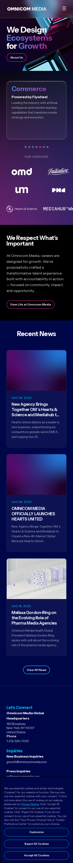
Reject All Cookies (37, 843)
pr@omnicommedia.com (23, 776)
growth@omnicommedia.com (26, 762)
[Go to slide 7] (47, 147)
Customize (36, 832)
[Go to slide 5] (40, 147)
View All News (36, 670)
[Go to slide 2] (29, 147)
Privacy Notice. (30, 804)
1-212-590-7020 (17, 741)
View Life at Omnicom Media (30, 304)
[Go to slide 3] (33, 147)
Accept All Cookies (36, 855)
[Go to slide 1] (26, 147)
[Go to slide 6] (44, 147)
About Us (16, 57)
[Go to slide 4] (36, 147)
